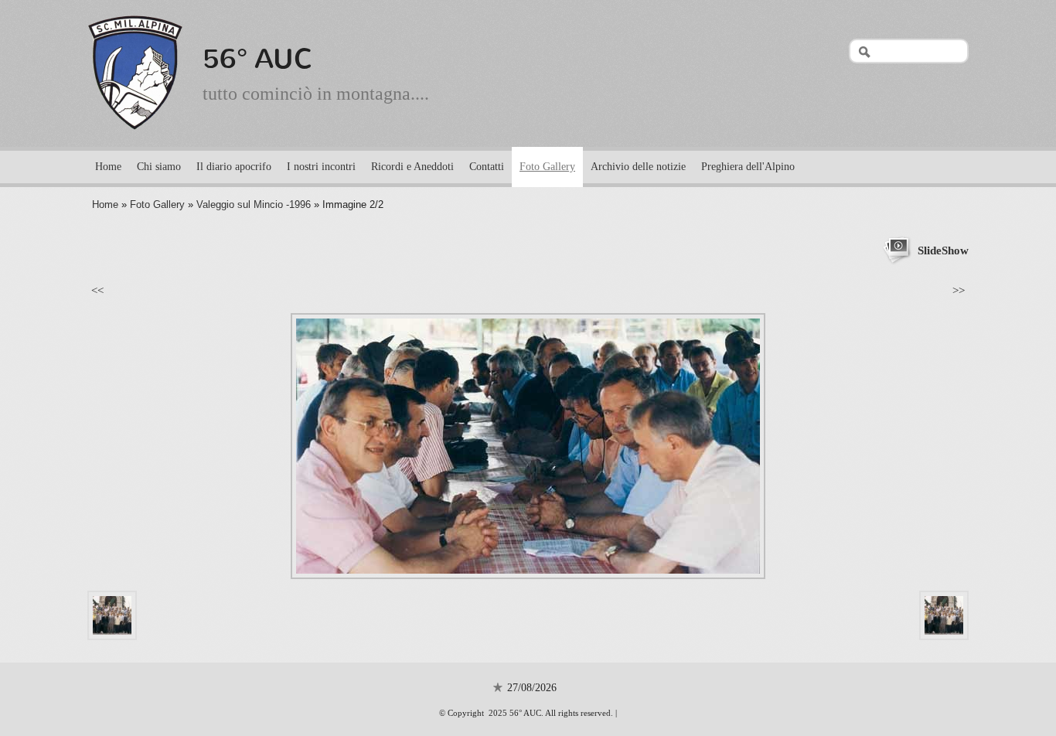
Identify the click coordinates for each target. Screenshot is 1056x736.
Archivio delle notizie (638, 166)
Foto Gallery (547, 166)
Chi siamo (159, 166)
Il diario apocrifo (233, 166)
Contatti (486, 166)
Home (108, 166)
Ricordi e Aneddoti (412, 166)
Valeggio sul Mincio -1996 (253, 204)
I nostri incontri (321, 166)
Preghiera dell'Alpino (748, 166)
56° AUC (258, 58)
